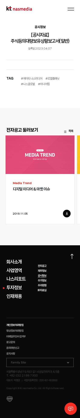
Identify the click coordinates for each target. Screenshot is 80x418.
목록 (70, 131)
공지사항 (10, 353)
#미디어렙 (43, 84)
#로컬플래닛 (52, 78)
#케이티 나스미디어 (31, 78)
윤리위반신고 (12, 348)
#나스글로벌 (28, 84)
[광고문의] (70, 409)
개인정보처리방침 (14, 325)
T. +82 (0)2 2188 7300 (22, 375)
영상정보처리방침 (14, 330)
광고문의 (10, 342)
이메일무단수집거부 (16, 336)
